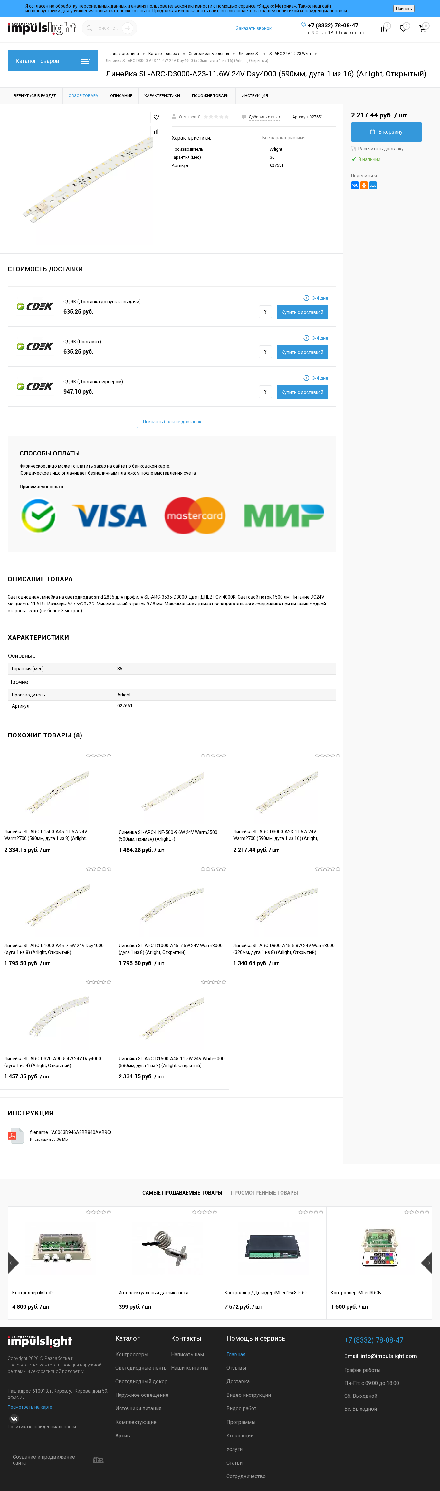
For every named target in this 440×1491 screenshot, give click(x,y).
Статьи (234, 1463)
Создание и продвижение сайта (44, 1460)
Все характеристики (283, 137)
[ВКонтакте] (355, 185)
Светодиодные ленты (141, 1368)
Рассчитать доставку (381, 148)
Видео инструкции (248, 1395)
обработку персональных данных (91, 6)
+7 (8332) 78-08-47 (333, 25)
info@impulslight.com (389, 1356)
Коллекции (239, 1436)
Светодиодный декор (141, 1381)
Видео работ (241, 1409)
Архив (122, 1436)
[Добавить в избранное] (156, 117)
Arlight (276, 149)
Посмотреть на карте (30, 1407)
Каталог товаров (37, 60)
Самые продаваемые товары (182, 1192)
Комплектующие (136, 1422)
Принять (404, 8)
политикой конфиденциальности (311, 10)
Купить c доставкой (302, 312)
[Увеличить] (86, 178)
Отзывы (236, 1368)
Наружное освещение (141, 1395)
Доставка (238, 1381)
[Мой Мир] (373, 185)
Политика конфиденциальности (42, 1426)
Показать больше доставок (172, 421)
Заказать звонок (254, 28)
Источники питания (138, 1409)
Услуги (234, 1449)
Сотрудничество (246, 1476)
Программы (241, 1422)
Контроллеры (131, 1354)
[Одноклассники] (364, 185)
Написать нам (187, 1354)
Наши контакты (190, 1368)
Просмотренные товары (264, 1192)
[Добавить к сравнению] (156, 131)
